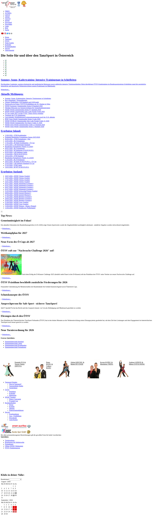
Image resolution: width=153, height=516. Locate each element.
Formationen (9, 444)
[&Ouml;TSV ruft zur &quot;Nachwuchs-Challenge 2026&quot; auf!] (11, 274)
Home (7, 37)
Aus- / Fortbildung (15, 416)
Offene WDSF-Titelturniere (14, 446)
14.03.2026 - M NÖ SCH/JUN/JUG (17, 167)
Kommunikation (10, 46)
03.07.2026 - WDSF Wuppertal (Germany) (19, 185)
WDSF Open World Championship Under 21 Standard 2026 (25, 125)
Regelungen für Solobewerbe (14, 442)
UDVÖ (7, 15)
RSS (6, 28)
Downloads (13, 418)
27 (16, 511)
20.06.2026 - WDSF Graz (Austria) (16, 204)
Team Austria (9, 43)
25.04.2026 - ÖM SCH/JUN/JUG (16, 154)
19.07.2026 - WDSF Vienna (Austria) (17, 178)
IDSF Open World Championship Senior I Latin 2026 (22, 119)
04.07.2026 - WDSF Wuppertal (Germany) (19, 187)
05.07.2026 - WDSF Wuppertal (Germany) (19, 183)
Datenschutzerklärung (16, 410)
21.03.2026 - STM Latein (13, 165)
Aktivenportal (9, 50)
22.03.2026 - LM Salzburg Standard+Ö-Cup (19, 163)
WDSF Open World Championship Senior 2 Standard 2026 (24, 126)
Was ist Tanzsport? (15, 384)
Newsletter (8, 24)
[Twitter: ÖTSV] (7, 34)
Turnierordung (9, 440)
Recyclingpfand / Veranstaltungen (16, 100)
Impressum (12, 395)
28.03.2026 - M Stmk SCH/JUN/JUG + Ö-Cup (20, 161)
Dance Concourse (15, 399)
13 (16, 507)
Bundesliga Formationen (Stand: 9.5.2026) (19, 146)
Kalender (8, 45)
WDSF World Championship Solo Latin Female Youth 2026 (25, 111)
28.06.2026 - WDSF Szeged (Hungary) (18, 193)
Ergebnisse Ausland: (12, 171)
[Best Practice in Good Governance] (24, 8)
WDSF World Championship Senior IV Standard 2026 (23, 110)
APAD (7, 17)
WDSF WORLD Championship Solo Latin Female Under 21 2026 (27, 121)
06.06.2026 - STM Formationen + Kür (17, 139)
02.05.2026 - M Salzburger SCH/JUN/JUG (19, 150)
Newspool (8, 22)
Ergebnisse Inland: (11, 131)
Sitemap (11, 408)
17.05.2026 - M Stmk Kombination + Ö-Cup (20, 143)
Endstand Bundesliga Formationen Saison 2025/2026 (22, 137)
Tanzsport (8, 39)
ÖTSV (7, 41)
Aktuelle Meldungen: (12, 94)
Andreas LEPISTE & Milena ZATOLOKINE (137, 363)
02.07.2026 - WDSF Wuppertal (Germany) (19, 189)
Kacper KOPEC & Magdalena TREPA (106, 363)
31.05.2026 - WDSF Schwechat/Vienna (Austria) (21, 191)
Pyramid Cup (13, 401)
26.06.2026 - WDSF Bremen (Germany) (18, 200)
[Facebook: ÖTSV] (9, 34)
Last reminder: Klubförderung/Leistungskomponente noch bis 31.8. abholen (30, 117)
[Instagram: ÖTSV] (5, 34)
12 (13, 507)
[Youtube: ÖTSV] (2, 34)
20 (16, 509)
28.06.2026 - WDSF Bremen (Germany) (18, 198)
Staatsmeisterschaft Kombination (15, 345)
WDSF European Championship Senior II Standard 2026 (24, 106)
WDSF (7, 20)
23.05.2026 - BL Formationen (15, 141)
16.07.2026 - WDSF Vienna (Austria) (17, 182)
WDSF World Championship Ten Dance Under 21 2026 (23, 123)
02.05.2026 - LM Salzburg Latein (16, 152)
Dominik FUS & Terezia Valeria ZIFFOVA (20, 364)
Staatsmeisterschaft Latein (13, 343)
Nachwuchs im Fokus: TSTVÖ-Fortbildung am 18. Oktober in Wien (27, 104)
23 (16, 493)
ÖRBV (7, 11)
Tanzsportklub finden (16, 386)
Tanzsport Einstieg (11, 382)
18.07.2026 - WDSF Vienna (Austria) (17, 176)
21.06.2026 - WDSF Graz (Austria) (16, 202)
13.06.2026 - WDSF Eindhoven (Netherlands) (20, 208)
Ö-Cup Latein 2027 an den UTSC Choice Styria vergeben (24, 113)
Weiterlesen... (5, 89)
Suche (7, 30)
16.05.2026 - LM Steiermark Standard (17, 145)
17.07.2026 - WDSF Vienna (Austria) (17, 180)
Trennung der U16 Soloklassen (15, 115)
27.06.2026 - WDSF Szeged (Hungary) (18, 195)
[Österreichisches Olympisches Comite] (19, 8)
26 (13, 511)
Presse (11, 405)
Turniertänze (13, 388)
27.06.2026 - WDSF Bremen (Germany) (18, 197)
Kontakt (11, 406)
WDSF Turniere (10, 397)
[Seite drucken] (11, 34)
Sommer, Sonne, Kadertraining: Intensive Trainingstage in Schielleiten (38, 79)
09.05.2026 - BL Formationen (15, 148)
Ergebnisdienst (14, 414)
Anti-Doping (13, 420)
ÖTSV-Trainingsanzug (12, 448)
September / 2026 (7, 500)
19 (13, 509)
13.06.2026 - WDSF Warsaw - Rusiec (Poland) (20, 206)
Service (7, 48)
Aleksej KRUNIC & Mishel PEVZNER (77, 363)
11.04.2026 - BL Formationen (15, 160)
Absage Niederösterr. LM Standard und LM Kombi (22, 102)
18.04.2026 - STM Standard (14, 156)
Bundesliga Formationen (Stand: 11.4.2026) (19, 158)
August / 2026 (6, 481)
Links (7, 26)
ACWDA (8, 13)
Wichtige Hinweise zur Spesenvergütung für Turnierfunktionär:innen (27, 108)
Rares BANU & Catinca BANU (49, 365)
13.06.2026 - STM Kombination (15, 135)
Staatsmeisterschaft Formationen (15, 347)
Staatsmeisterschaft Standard (14, 342)
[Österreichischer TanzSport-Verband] (8, 8)
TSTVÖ (8, 19)
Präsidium (12, 391)
